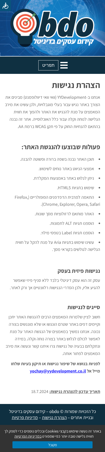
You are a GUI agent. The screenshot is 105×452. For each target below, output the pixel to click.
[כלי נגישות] (5, 5)
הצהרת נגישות (54, 417)
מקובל (52, 444)
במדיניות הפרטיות (28, 436)
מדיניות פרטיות (25, 417)
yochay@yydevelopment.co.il (58, 371)
